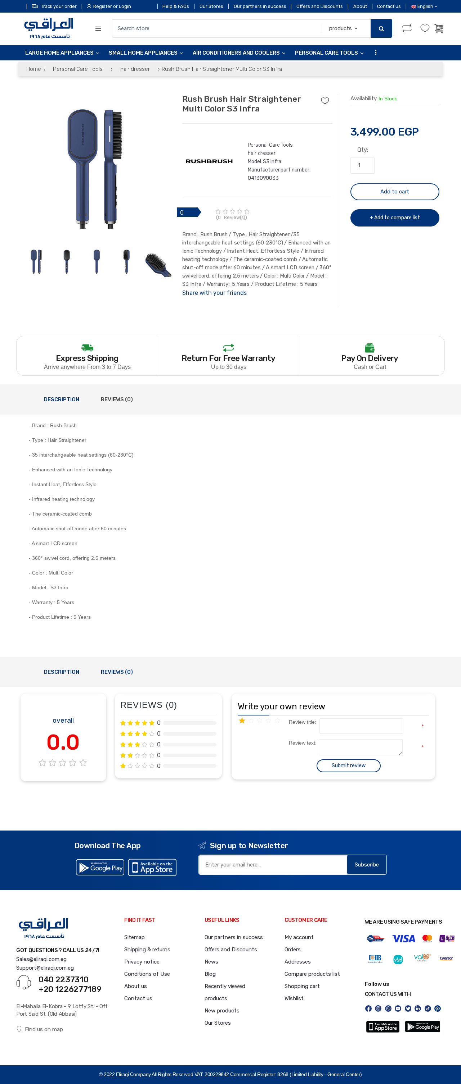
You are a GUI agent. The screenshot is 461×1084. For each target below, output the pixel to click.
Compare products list (312, 974)
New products (222, 1010)
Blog (210, 974)
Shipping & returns (147, 949)
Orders (293, 949)
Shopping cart (302, 986)
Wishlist (294, 998)
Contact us (389, 6)
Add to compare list (397, 218)
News (211, 962)
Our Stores (211, 6)
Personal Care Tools (326, 53)
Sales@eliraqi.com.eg (41, 959)
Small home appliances (143, 53)
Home (33, 69)
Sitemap (134, 937)
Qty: (362, 149)
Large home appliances (59, 53)
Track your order (59, 6)
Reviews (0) (117, 399)
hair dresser (135, 69)
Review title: (298, 722)
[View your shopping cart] (439, 28)
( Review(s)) (231, 217)
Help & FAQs (175, 6)
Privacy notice (142, 962)
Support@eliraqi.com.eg (45, 968)
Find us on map (44, 1029)
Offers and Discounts (319, 6)
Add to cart (394, 191)
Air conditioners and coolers (236, 53)
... (373, 52)
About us (135, 986)
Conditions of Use (147, 974)
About (360, 6)
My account (299, 937)
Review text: (298, 743)
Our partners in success (260, 6)
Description (61, 399)
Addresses (298, 962)
